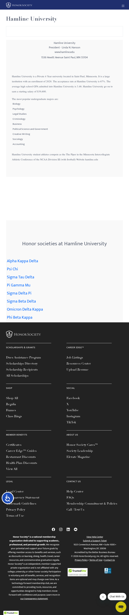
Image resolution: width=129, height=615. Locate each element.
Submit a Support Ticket (95, 541)
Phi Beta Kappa (19, 317)
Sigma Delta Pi (19, 293)
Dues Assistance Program (23, 357)
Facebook (73, 398)
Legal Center (15, 491)
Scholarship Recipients (22, 369)
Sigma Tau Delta (20, 277)
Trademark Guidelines (21, 503)
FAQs (70, 497)
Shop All (12, 398)
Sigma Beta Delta (21, 301)
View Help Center (95, 537)
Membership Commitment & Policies (92, 503)
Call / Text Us (75, 509)
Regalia (11, 404)
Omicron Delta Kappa (25, 309)
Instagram (73, 416)
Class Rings (14, 416)
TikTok (71, 422)
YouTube (73, 410)
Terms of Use (15, 515)
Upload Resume (78, 369)
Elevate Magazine (78, 457)
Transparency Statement (22, 497)
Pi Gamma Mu (18, 285)
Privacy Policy (15, 509)
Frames (11, 410)
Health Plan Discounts (21, 463)
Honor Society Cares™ (82, 445)
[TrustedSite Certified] (78, 572)
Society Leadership (80, 451)
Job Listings (75, 357)
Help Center (75, 491)
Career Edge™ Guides (21, 451)
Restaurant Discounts (21, 457)
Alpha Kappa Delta (22, 261)
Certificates (14, 445)
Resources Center (79, 363)
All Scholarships (17, 375)
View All (11, 469)
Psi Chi (12, 269)
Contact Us (109, 560)
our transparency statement (34, 599)
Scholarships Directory (22, 363)
